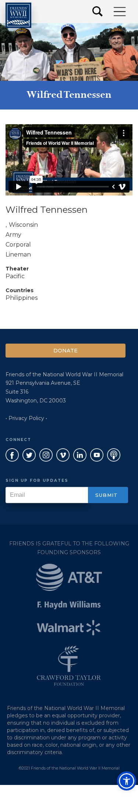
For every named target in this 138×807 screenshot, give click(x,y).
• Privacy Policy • (26, 418)
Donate (65, 350)
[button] (120, 11)
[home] (18, 15)
